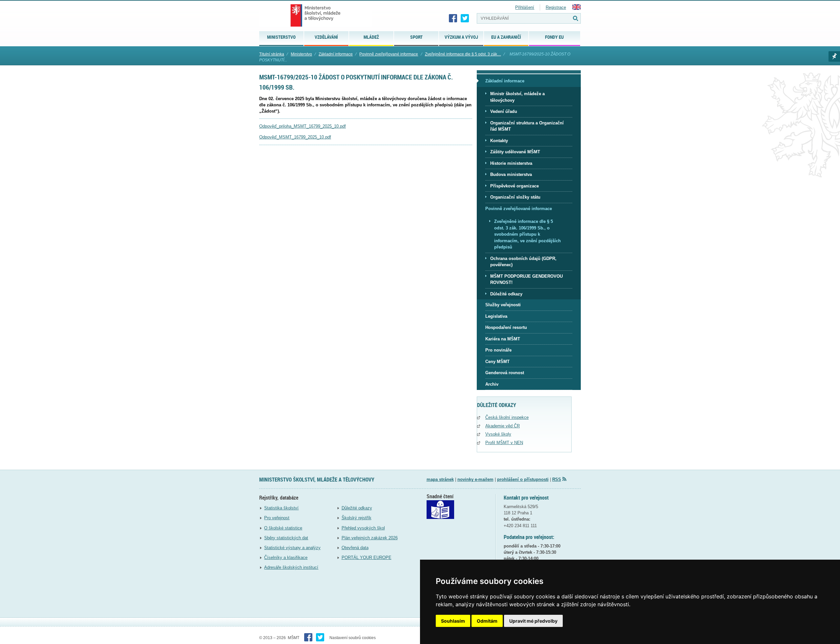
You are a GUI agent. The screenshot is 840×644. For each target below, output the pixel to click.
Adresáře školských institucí (291, 567)
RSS (556, 479)
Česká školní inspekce (507, 417)
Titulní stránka (271, 54)
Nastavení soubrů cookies (352, 638)
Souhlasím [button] (453, 621)
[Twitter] (465, 18)
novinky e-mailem (475, 479)
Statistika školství (281, 507)
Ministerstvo (301, 54)
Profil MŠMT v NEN (504, 442)
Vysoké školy (498, 434)
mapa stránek (440, 479)
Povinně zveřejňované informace (388, 54)
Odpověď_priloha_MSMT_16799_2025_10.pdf (302, 126)
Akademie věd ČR (502, 425)
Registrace (556, 7)
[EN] (576, 8)
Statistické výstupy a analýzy (292, 547)
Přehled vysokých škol (363, 528)
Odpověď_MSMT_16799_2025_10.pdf (295, 137)
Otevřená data (355, 547)
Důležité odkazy (357, 507)
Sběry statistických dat (286, 537)
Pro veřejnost (276, 517)
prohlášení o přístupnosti (523, 479)
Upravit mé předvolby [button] (533, 621)
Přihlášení (524, 7)
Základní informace (336, 54)
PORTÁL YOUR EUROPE (366, 557)
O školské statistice (283, 528)
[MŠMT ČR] (315, 15)
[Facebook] (453, 18)
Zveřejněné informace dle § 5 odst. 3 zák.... (463, 54)
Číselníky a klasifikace (285, 557)
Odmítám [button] (487, 621)
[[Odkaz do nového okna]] (440, 517)
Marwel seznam (834, 56)
